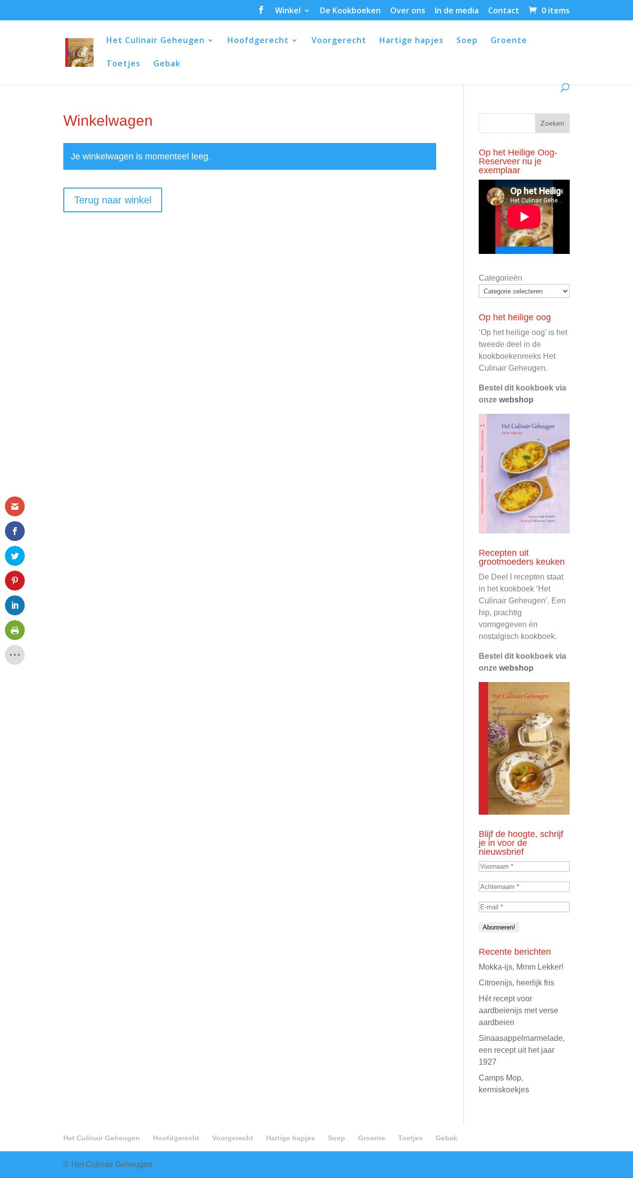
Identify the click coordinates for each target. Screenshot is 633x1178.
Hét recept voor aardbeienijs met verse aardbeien (518, 1010)
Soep (467, 41)
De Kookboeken (350, 11)
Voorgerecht (339, 41)
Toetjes (123, 64)
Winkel (288, 11)
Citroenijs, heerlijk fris (516, 983)
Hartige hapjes (411, 41)
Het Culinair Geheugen (155, 41)
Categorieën (500, 278)
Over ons (407, 11)
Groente (509, 41)
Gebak (167, 64)
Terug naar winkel (112, 200)
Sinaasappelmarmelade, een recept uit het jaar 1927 (522, 1050)
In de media (457, 11)
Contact (503, 11)
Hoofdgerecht (258, 41)
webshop (516, 399)
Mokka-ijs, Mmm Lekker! (521, 967)
